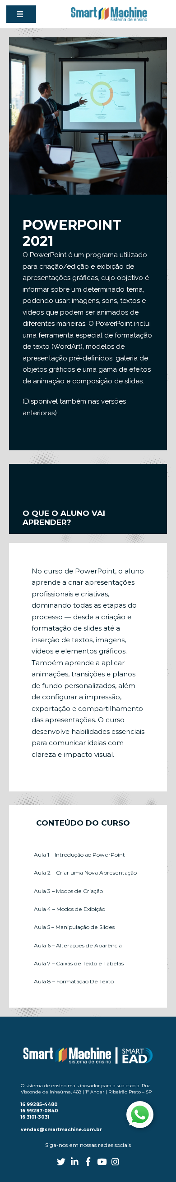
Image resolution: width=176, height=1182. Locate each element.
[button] (21, 14)
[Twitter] (61, 1161)
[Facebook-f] (88, 1161)
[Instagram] (115, 1161)
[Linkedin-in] (74, 1161)
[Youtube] (101, 1161)
